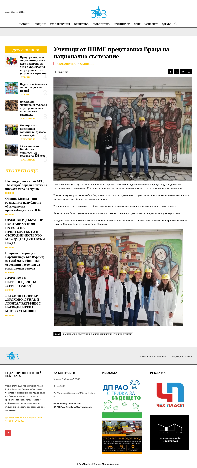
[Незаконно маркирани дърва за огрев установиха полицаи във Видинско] (11, 105)
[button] (176, 24)
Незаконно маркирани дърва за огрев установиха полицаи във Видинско (33, 108)
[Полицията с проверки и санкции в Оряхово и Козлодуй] (11, 129)
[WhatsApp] (189, 71)
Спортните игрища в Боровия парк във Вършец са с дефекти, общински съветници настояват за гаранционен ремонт (24, 260)
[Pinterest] (183, 71)
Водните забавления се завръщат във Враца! (33, 87)
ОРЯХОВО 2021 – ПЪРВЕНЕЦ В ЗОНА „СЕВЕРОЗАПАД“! (20, 282)
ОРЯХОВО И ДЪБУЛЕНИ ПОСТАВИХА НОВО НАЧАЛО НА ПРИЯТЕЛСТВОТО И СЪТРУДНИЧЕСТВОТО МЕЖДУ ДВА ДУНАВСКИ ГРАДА (25, 231)
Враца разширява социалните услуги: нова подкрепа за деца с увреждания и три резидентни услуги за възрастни (33, 65)
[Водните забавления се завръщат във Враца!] (11, 88)
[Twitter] (176, 71)
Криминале (28, 118)
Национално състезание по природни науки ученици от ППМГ (97, 334)
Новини (25, 77)
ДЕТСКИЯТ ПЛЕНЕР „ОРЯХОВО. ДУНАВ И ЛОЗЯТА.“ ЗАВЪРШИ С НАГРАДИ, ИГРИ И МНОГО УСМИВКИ (23, 303)
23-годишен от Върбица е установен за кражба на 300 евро (33, 151)
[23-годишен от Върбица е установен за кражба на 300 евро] (11, 150)
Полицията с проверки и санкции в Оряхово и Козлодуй (33, 130)
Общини (9, 214)
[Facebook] (170, 71)
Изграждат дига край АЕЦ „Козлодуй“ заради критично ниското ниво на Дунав (26, 185)
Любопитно (67, 63)
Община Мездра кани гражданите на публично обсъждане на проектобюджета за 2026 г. (24, 204)
